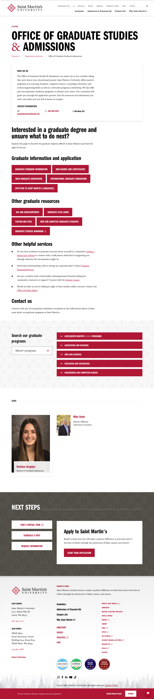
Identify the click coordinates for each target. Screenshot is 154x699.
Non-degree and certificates (70, 169)
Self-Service (106, 636)
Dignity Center (72, 279)
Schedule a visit (32, 535)
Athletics (100, 6)
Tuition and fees (23, 221)
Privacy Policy (111, 685)
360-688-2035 (53, 111)
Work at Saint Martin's (110, 603)
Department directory (34, 56)
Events (90, 6)
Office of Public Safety (27, 290)
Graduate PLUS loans (58, 212)
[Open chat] (148, 693)
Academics (61, 604)
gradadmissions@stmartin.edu (28, 113)
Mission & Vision (112, 6)
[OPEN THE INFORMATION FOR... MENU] (69, 6)
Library (104, 624)
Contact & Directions (19, 657)
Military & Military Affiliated (112, 611)
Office (15, 26)
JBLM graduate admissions (28, 178)
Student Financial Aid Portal (112, 640)
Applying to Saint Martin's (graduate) (34, 188)
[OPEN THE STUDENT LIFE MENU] (116, 15)
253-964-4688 (18, 649)
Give (124, 6)
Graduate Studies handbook (29, 231)
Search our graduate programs (27, 338)
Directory (81, 6)
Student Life (62, 614)
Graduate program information (31, 169)
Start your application (79, 552)
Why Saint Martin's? (66, 619)
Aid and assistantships (27, 212)
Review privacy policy (114, 693)
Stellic (104, 648)
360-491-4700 (18, 620)
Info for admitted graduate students (59, 221)
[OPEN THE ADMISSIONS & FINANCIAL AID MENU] (88, 15)
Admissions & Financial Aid (69, 609)
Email (104, 628)
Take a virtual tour (30, 524)
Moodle (104, 620)
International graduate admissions (69, 178)
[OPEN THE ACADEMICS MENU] (76, 15)
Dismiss (130, 693)
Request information (32, 546)
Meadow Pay (106, 644)
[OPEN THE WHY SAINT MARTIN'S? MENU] (130, 15)
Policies (104, 652)
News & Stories (107, 616)
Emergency (105, 607)
